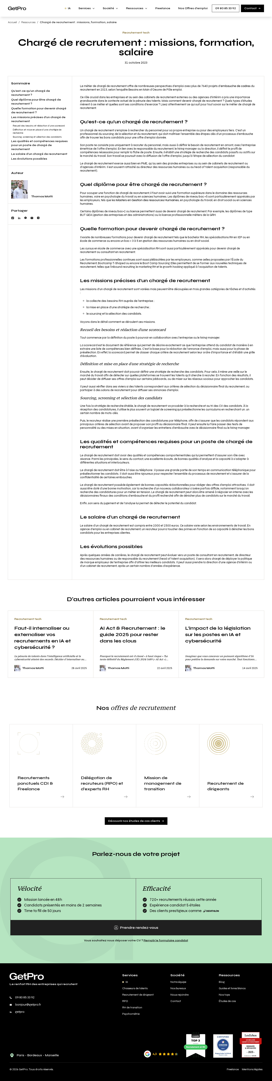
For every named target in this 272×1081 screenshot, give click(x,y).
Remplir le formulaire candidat (166, 940)
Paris (20, 1055)
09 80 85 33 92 (24, 997)
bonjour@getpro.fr (28, 1004)
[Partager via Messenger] (25, 218)
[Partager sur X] (38, 218)
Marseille (52, 1055)
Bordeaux (34, 1055)
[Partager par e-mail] (31, 218)
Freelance (233, 1069)
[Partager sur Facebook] (12, 218)
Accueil (12, 22)
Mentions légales (252, 1069)
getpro (19, 1012)
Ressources (28, 22)
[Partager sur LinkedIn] (19, 218)
